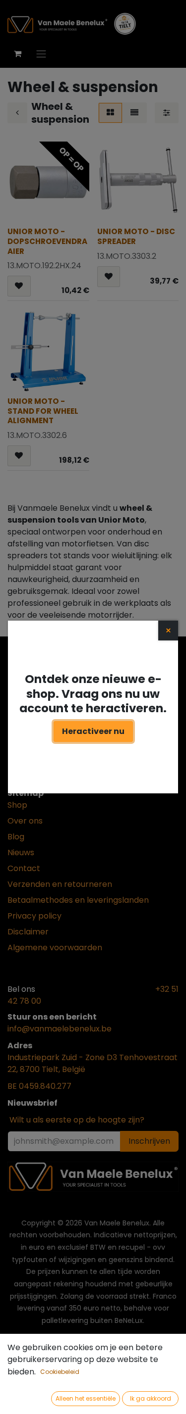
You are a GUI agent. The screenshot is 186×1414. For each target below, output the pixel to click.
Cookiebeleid (59, 1371)
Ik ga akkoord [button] (150, 1398)
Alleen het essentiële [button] (86, 1398)
